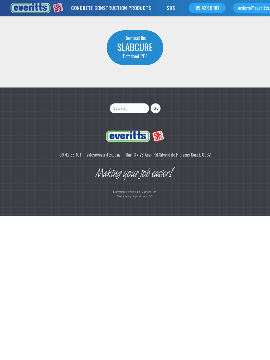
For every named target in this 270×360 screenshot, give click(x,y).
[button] (111, 8)
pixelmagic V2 (144, 196)
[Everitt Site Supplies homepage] (135, 136)
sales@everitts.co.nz (103, 155)
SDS (171, 7)
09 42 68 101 (207, 7)
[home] (31, 8)
